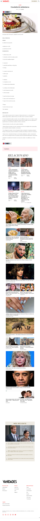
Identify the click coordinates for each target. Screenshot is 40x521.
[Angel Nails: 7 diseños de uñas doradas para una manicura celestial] (26, 162)
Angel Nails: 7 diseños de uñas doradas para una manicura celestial (26, 171)
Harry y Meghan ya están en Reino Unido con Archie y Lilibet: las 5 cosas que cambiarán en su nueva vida (21, 443)
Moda (9, 168)
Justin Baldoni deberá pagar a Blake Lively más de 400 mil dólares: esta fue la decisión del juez (20, 447)
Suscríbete (34, 1)
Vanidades (22, 9)
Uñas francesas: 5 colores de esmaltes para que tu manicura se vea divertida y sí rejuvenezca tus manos (26, 197)
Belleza (22, 168)
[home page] (5, 1)
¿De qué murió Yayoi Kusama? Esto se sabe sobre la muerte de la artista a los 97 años (21, 459)
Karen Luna (29, 202)
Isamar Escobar (15, 178)
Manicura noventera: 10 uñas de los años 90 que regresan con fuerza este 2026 (20, 455)
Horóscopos (11, 191)
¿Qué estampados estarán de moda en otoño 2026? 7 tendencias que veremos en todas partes (13, 173)
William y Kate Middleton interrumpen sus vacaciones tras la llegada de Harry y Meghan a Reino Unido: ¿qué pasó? (20, 451)
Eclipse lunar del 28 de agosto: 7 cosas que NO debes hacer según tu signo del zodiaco (13, 196)
